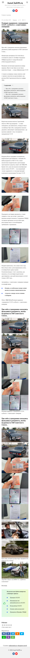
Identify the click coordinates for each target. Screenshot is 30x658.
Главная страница (6, 15)
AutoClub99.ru (15, 3)
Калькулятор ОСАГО (16, 606)
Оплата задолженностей (17, 609)
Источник (4, 585)
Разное (15, 20)
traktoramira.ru (13, 645)
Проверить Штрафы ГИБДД (18, 612)
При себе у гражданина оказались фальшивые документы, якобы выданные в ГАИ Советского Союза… (14, 90)
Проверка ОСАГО (15, 597)
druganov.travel (22, 645)
